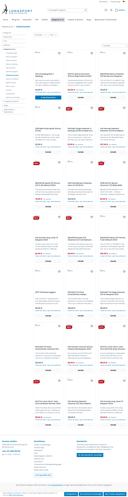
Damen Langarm (12, 72)
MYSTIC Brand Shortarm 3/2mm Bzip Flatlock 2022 (79, 75)
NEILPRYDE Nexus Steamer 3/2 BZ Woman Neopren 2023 (112, 75)
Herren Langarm (11, 57)
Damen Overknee (12, 79)
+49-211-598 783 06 (11, 451)
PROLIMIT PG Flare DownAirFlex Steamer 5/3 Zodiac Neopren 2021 (46, 348)
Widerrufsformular (41, 470)
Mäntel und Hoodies (13, 97)
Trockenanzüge (11, 53)
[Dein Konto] (111, 9)
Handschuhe (10, 94)
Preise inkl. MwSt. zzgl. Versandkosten (48, 92)
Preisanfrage (115, 1)
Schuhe (8, 90)
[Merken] (59, 53)
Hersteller (39, 35)
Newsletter (103, 1)
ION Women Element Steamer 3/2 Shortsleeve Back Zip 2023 (111, 129)
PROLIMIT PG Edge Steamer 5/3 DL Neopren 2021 (112, 293)
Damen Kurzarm (12, 75)
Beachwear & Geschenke (9, 110)
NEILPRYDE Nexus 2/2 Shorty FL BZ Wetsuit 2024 (112, 239)
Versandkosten (57, 485)
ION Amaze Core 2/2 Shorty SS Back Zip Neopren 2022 (80, 348)
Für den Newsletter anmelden (90, 455)
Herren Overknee (12, 64)
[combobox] (65, 10)
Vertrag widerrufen (43, 475)
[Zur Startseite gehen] (17, 9)
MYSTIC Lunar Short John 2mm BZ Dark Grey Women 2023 (112, 348)
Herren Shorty (11, 68)
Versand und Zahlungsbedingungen (48, 464)
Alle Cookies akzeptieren (115, 494)
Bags (6, 105)
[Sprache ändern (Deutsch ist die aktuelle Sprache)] (124, 1)
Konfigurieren (71, 494)
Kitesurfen (8, 37)
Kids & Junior (10, 86)
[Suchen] (85, 10)
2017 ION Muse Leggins (45, 292)
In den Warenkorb (48, 97)
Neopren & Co (10, 49)
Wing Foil (7, 33)
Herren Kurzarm (11, 60)
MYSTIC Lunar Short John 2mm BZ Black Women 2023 (48, 402)
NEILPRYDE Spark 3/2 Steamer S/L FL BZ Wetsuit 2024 (79, 239)
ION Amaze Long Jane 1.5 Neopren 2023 (46, 239)
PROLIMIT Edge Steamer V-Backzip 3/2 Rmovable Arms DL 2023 (80, 129)
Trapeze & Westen (11, 101)
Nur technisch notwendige (91, 494)
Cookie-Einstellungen (42, 445)
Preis (52, 35)
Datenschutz (39, 459)
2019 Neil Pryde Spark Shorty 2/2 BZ (48, 129)
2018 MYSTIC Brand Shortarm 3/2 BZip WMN (111, 184)
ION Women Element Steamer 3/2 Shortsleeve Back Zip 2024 (79, 402)
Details (81, 97)
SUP (5, 41)
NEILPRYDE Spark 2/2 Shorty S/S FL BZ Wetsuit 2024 (47, 184)
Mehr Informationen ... (16, 495)
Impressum (38, 461)
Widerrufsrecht (40, 467)
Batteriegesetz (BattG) (43, 456)
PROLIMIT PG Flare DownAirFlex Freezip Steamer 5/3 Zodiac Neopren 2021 (77, 293)
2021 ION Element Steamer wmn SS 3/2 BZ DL (80, 184)
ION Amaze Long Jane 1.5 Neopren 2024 (111, 402)
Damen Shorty (11, 83)
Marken (7, 45)
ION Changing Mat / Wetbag (44, 75)
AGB (35, 453)
